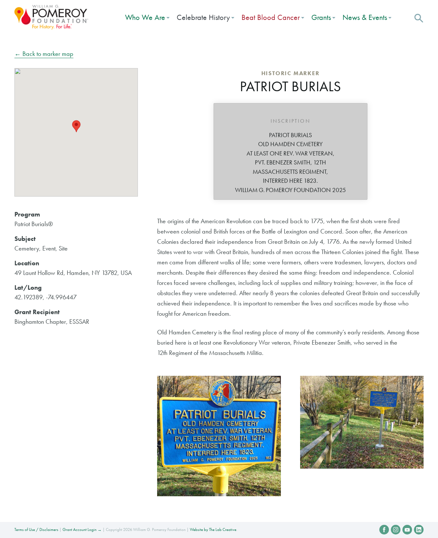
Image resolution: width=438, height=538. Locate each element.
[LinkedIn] (419, 529)
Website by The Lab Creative (213, 529)
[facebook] (384, 529)
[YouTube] (407, 529)
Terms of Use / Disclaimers (36, 529)
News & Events (364, 17)
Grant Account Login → (82, 529)
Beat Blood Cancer (270, 17)
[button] (419, 17)
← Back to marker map (43, 53)
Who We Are (145, 17)
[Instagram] (395, 529)
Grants (321, 17)
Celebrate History (203, 17)
